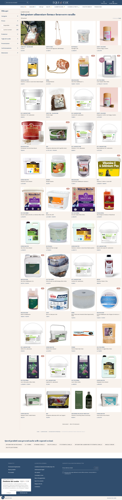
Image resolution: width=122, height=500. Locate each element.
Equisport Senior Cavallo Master (28, 415)
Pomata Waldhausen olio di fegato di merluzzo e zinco (108, 315)
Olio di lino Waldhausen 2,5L (27, 281)
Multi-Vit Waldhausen (25, 314)
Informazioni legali (39, 469)
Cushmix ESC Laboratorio (77, 281)
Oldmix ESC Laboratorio (26, 348)
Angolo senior (109, 444)
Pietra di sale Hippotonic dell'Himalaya (55, 48)
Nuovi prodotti (12, 469)
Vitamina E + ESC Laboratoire (27, 115)
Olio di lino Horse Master (26, 248)
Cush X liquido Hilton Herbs (103, 81)
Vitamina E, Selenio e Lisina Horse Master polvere (82, 248)
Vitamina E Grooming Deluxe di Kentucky (80, 415)
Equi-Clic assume (39, 481)
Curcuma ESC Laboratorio (77, 115)
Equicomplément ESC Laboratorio (104, 148)
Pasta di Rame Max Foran (77, 348)
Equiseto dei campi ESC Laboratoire (105, 248)
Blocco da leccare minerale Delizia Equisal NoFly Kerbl (82, 315)
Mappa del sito (38, 483)
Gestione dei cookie (111, 498)
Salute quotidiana (12, 447)
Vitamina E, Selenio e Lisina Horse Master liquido (32, 81)
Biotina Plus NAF (50, 214)
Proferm (23, 48)
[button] (3, 497)
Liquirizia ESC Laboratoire (52, 382)
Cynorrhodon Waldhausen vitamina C (79, 181)
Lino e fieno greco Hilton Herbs (28, 382)
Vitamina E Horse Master (26, 181)
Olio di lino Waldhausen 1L (77, 81)
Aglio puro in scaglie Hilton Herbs (104, 348)
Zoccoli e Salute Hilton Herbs (78, 214)
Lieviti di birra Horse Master (103, 415)
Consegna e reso (39, 475)
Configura (9, 492)
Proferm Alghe (49, 115)
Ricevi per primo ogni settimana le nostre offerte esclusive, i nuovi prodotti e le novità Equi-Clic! (80, 473)
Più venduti (11, 472)
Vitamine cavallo (39, 444)
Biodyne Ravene (50, 181)
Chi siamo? (37, 472)
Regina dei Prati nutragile (52, 248)
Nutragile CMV (74, 48)
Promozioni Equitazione (14, 466)
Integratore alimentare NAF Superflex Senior (56, 148)
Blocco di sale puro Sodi (51, 314)
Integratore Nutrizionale (14, 444)
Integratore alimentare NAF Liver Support (55, 415)
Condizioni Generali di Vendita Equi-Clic (45, 466)
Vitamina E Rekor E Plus (102, 281)
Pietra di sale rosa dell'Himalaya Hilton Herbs (56, 281)
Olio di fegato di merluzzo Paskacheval (106, 214)
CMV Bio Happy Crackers (102, 48)
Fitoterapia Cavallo (66, 444)
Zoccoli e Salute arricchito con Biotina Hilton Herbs (32, 214)
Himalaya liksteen (50, 81)
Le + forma (28, 444)
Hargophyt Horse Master (102, 382)
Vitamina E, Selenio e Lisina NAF (104, 181)
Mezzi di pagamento (40, 478)
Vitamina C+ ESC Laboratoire (78, 148)
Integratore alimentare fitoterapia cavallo (88, 444)
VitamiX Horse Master (51, 348)
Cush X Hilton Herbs (76, 382)
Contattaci (37, 486)
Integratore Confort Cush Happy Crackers (106, 115)
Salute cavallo (52, 444)
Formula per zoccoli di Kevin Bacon (29, 148)
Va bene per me (23, 492)
